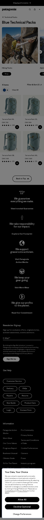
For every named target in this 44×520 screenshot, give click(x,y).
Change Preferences (22, 514)
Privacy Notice (22, 491)
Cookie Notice (10, 491)
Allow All (22, 499)
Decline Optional (22, 506)
